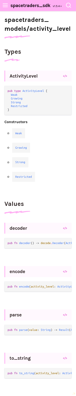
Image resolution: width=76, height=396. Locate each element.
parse (16, 315)
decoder (18, 228)
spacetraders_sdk (31, 5)
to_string (20, 358)
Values (14, 204)
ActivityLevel (24, 76)
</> (65, 76)
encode (17, 271)
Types (12, 51)
